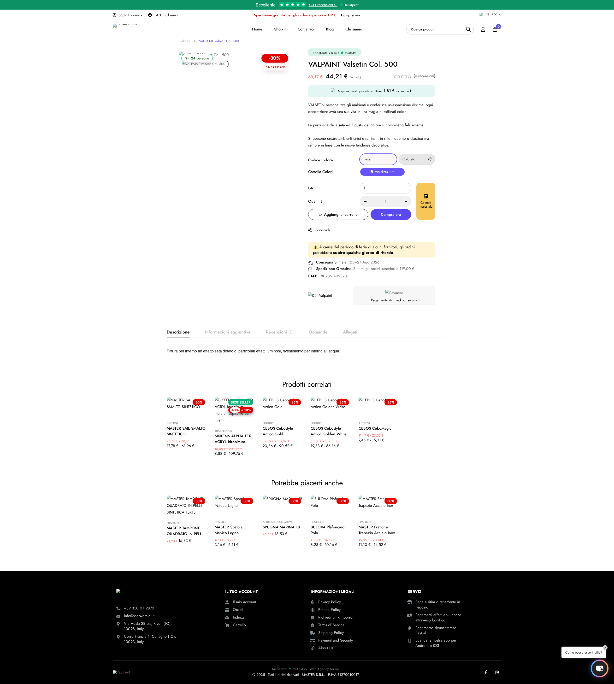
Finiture (268, 423)
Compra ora (350, 15)
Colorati (184, 41)
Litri (311, 188)
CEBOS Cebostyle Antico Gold (278, 431)
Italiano (491, 14)
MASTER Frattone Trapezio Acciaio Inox (377, 530)
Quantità (315, 201)
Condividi (322, 230)
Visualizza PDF (384, 172)
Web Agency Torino (324, 668)
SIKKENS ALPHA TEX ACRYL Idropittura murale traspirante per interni (233, 444)
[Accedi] (483, 29)
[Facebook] (486, 672)
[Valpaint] (320, 295)
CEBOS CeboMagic (375, 428)
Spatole (220, 522)
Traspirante (224, 431)
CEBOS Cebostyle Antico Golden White (329, 431)
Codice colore (320, 160)
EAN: (312, 276)
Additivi (364, 423)
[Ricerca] (468, 29)
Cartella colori (320, 172)
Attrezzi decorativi (277, 522)
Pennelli (317, 522)
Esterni (172, 423)
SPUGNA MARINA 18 (281, 527)
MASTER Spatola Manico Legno (228, 530)
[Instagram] (497, 672)
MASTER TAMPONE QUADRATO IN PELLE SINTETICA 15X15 (185, 533)
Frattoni (173, 523)
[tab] (178, 332)
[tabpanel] (307, 352)
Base (367, 159)
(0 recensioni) (424, 76)
